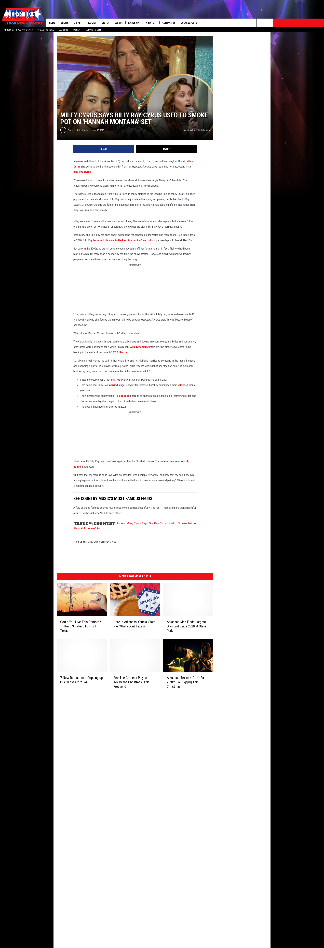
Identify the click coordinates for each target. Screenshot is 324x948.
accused (124, 395)
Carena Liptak (74, 130)
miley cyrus (94, 541)
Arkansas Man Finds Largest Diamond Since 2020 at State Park (186, 626)
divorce (123, 352)
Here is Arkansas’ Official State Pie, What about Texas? (134, 624)
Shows (64, 22)
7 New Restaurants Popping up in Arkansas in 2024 (81, 680)
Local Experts (189, 22)
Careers (63, 29)
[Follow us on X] (269, 23)
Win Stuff (151, 22)
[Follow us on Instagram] (252, 23)
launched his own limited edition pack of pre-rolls (123, 240)
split (180, 385)
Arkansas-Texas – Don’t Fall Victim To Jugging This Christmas (186, 682)
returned (90, 401)
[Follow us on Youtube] (261, 23)
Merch (76, 29)
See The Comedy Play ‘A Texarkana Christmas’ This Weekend (131, 682)
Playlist (91, 22)
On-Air (77, 22)
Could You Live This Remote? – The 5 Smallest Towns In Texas (80, 626)
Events (119, 22)
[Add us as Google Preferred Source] (235, 23)
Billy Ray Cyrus (82, 172)
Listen (105, 22)
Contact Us (168, 22)
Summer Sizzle (93, 29)
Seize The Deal (46, 29)
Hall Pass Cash (24, 29)
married (115, 379)
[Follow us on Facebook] (244, 23)
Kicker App (134, 22)
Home (52, 22)
